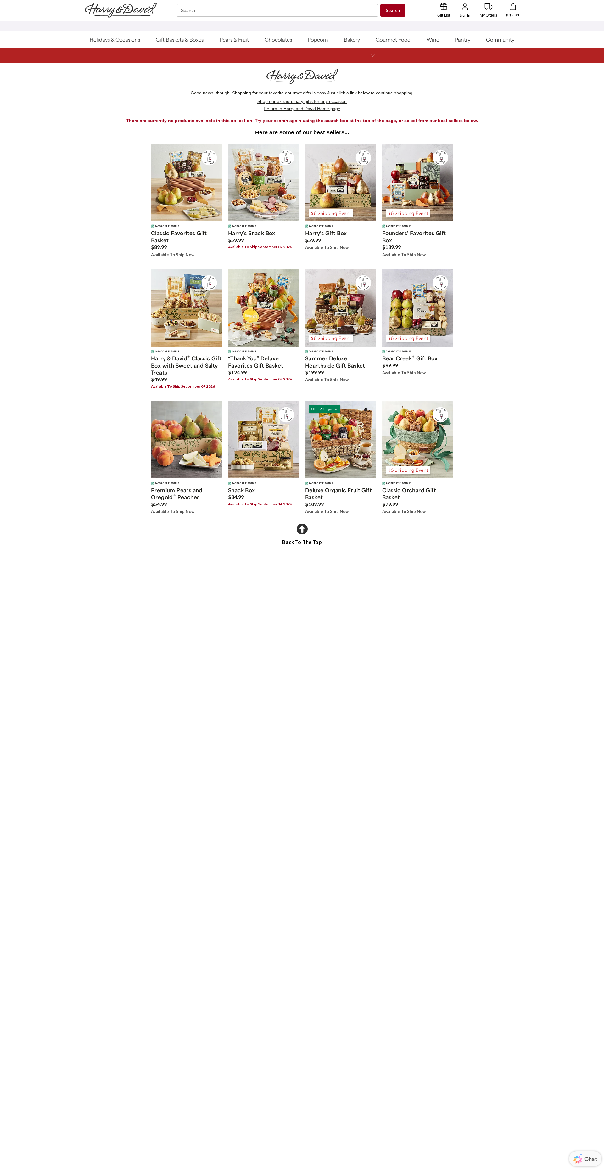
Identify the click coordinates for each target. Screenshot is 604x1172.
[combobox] (278, 10)
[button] (115, 39)
